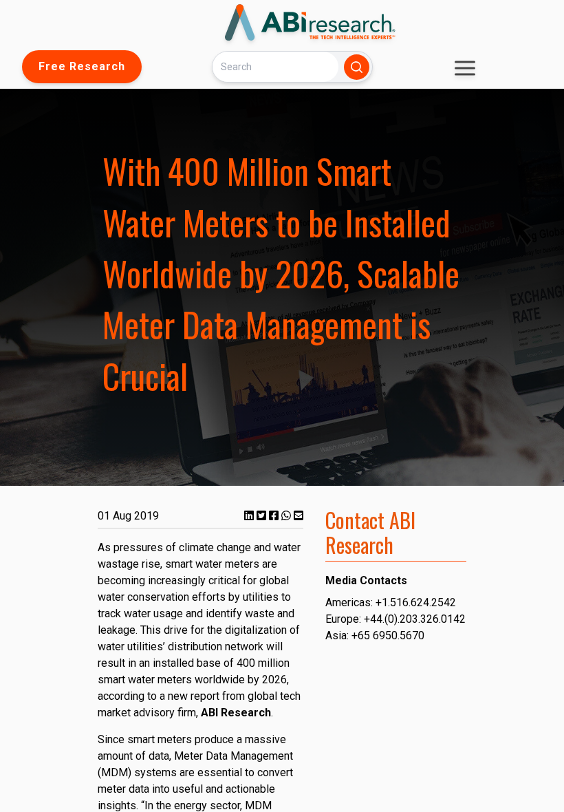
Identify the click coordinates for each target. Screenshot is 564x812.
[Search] (356, 67)
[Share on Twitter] (263, 515)
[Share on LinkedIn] (250, 515)
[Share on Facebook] (275, 515)
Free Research (82, 66)
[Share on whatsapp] (287, 515)
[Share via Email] (298, 515)
